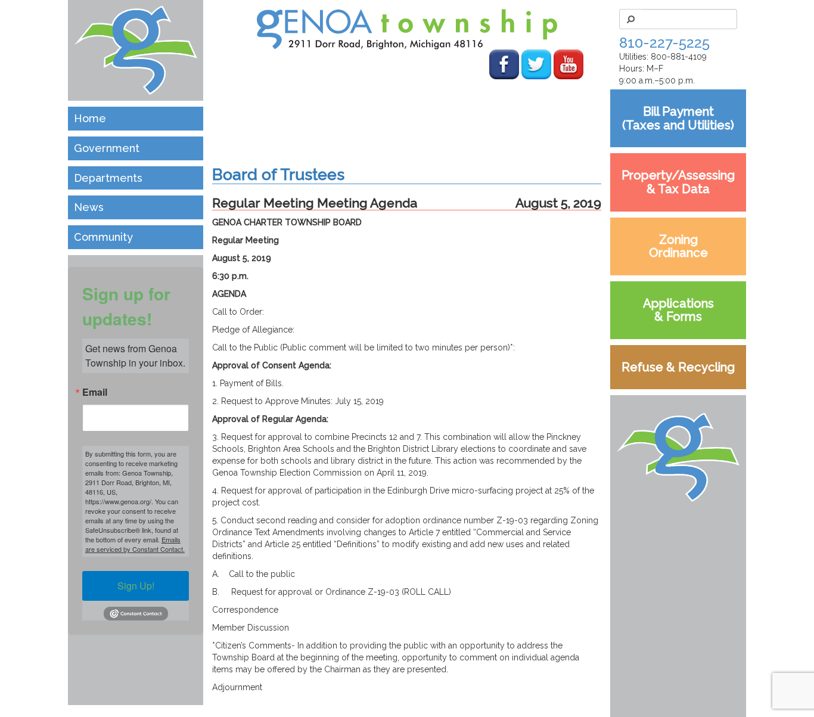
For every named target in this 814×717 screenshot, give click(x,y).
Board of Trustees (278, 174)
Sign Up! (135, 585)
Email (94, 392)
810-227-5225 (664, 42)
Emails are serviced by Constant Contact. (135, 544)
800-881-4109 (679, 56)
